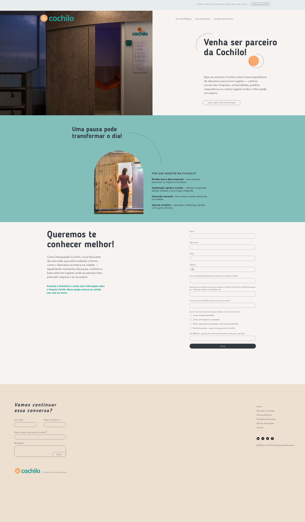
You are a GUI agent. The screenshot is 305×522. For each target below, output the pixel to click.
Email (191, 253)
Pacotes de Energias (265, 423)
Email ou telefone (51, 420)
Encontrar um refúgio (266, 411)
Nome (192, 231)
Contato (260, 427)
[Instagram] (262, 438)
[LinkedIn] (258, 438)
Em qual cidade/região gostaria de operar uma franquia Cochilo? (214, 276)
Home (259, 406)
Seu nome (18, 420)
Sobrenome (194, 242)
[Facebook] (272, 438)
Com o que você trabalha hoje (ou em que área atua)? (210, 300)
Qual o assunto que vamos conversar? (30, 432)
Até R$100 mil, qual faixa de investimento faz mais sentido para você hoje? (217, 333)
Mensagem (19, 443)
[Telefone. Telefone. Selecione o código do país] (193, 269)
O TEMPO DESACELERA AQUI (54, 472)
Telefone (193, 265)
